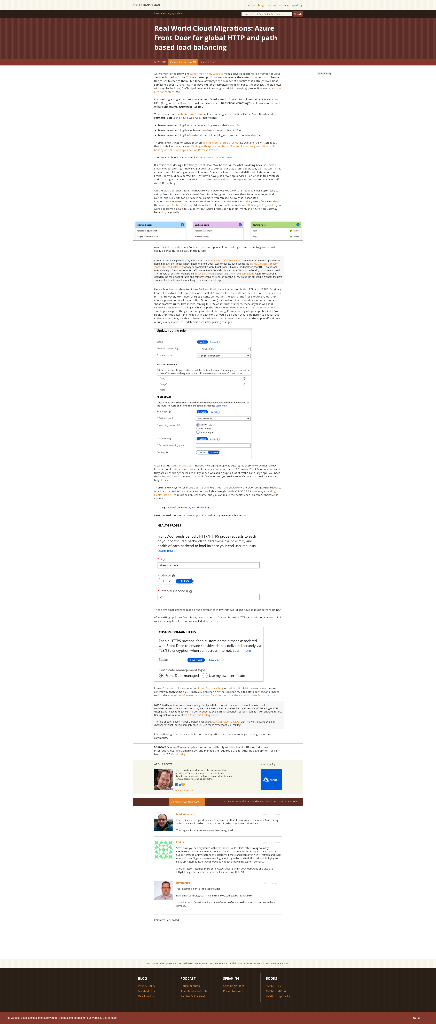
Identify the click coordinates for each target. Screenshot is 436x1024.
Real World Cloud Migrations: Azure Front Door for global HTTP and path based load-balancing (215, 37)
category (169, 13)
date (179, 13)
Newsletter (188, 790)
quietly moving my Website (206, 73)
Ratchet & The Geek (193, 996)
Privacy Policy (146, 986)
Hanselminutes (190, 986)
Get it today (178, 754)
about (251, 5)
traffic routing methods (241, 273)
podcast (271, 5)
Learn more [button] (110, 1017)
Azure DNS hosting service (204, 715)
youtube (284, 5)
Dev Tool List (146, 996)
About (178, 790)
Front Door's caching (211, 688)
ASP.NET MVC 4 (276, 991)
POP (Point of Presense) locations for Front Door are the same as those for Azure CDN (221, 695)
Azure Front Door (191, 114)
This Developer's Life (194, 991)
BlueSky (241, 801)
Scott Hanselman (146, 5)
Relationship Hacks (278, 996)
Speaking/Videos (234, 986)
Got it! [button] (417, 1017)
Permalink (266, 801)
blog (261, 5)
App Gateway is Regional (257, 205)
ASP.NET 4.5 (273, 986)
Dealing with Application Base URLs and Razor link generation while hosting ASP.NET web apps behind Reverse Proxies (214, 147)
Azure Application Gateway (175, 205)
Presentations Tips (235, 991)
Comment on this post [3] (183, 62)
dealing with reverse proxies (220, 142)
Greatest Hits (146, 991)
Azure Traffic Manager (226, 260)
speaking (297, 5)
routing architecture (205, 273)
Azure (213, 62)
